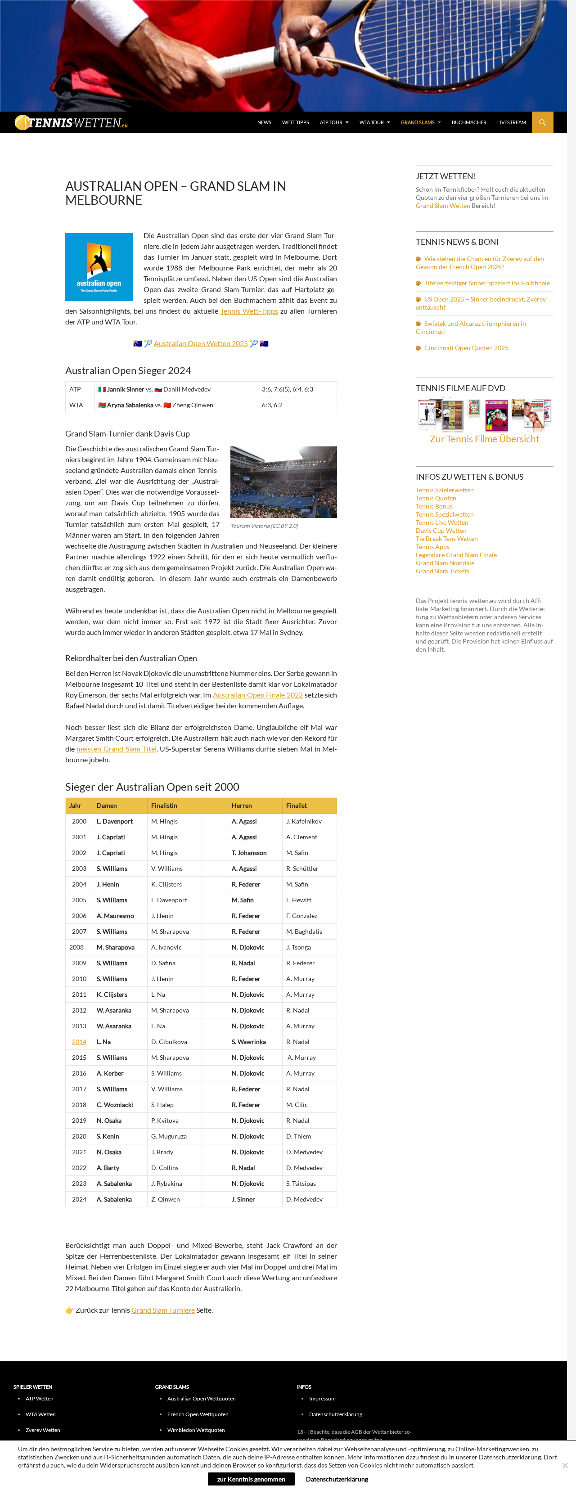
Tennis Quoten (436, 498)
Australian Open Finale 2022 (258, 694)
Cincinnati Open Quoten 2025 (466, 347)
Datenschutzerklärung (335, 1414)
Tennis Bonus (434, 506)
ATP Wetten (40, 1398)
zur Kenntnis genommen (251, 1479)
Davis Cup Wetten (441, 530)
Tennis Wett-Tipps (249, 310)
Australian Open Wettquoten (201, 1398)
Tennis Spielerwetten (445, 490)
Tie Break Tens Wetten (447, 538)
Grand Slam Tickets (442, 571)
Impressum (322, 1398)
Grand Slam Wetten (443, 205)
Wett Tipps (295, 122)
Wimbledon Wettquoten (196, 1430)
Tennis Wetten (71, 125)
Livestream (511, 122)
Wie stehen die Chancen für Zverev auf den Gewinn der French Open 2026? (480, 262)
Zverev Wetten (43, 1430)
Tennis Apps (433, 546)
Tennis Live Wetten (442, 522)
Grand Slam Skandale (445, 563)
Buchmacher (469, 122)
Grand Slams (418, 122)
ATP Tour (331, 122)
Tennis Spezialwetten (445, 514)
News (264, 122)
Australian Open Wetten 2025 (201, 343)
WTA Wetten (41, 1414)
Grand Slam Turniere (163, 1309)
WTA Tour (372, 122)
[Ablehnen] (564, 1465)
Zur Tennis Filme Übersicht (485, 438)
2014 (79, 1041)
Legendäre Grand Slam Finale (456, 554)
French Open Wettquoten (198, 1414)
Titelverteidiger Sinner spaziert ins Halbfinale (487, 283)
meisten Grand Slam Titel (116, 748)
